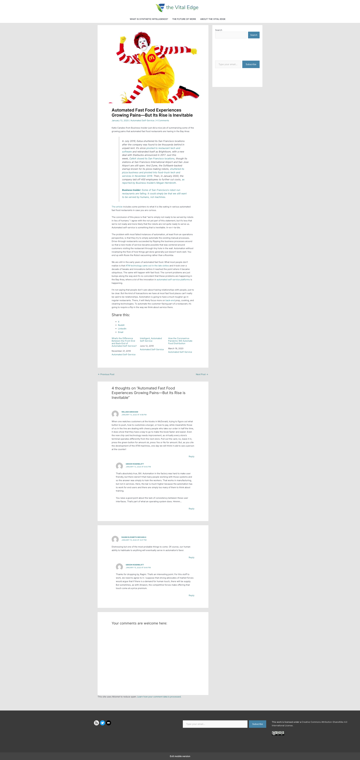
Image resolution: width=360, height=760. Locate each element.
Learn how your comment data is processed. (159, 696)
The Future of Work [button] (184, 19)
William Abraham (130, 412)
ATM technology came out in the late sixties (147, 265)
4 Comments (162, 120)
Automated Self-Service (142, 120)
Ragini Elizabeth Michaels (134, 537)
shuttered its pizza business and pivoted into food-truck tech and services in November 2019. (153, 172)
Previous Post (106, 374)
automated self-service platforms (173, 279)
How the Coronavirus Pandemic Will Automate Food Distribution (180, 341)
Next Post (202, 374)
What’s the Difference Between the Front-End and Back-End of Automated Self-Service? (124, 342)
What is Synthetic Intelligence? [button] (149, 19)
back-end (170, 300)
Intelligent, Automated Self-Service (151, 339)
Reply (191, 456)
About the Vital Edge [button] (212, 19)
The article (117, 206)
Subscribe (251, 64)
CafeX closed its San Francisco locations (152, 158)
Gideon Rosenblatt (135, 464)
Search (218, 30)
